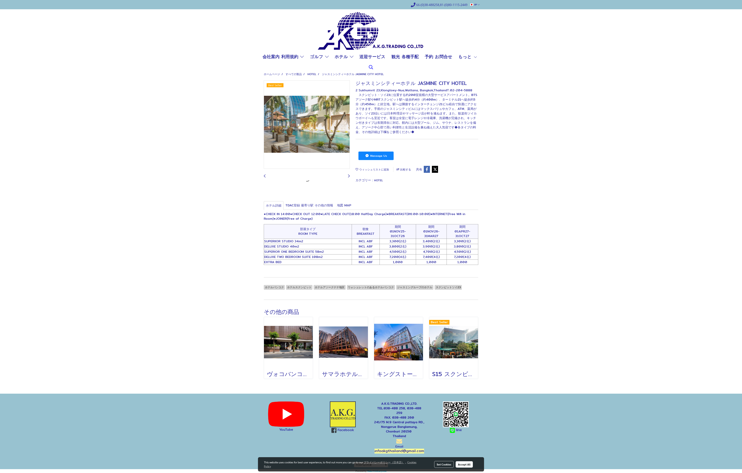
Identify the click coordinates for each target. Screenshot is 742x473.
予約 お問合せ (438, 56)
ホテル (342, 56)
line (459, 430)
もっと (465, 56)
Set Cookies (444, 464)
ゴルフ (317, 56)
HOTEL (378, 180)
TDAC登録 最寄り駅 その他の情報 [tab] (309, 205)
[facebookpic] (342, 414)
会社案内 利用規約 (281, 56)
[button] (371, 67)
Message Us (378, 156)
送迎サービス (372, 56)
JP (475, 4)
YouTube (286, 429)
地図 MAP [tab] (344, 205)
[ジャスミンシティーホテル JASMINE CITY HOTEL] (307, 125)
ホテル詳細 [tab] (273, 205)
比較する (405, 169)
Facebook (346, 430)
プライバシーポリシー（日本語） (384, 462)
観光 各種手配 (405, 56)
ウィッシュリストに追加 (373, 169)
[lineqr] (456, 414)
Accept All (464, 464)
